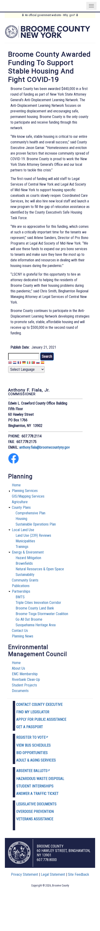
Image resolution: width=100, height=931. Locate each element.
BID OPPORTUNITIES (32, 753)
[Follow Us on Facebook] (13, 462)
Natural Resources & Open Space (40, 569)
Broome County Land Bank (35, 608)
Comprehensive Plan (30, 513)
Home (16, 485)
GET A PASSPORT (29, 727)
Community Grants (25, 580)
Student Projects (24, 685)
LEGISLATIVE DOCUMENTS (36, 804)
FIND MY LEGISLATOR (32, 712)
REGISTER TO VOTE (31, 737)
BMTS (20, 597)
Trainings (22, 546)
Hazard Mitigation (28, 558)
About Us (18, 668)
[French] (19, 363)
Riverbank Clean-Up (26, 679)
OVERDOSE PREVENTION (35, 811)
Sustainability (25, 574)
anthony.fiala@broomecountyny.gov (44, 447)
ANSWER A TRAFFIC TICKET (37, 793)
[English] (10, 363)
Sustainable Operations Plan (36, 524)
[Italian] (28, 363)
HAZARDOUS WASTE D (33, 778)
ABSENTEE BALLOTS (31, 770)
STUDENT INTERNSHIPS (34, 786)
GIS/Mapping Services (28, 496)
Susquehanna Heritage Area (36, 625)
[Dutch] (15, 363)
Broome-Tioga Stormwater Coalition (42, 614)
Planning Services (25, 490)
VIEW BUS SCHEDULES (33, 745)
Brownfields (24, 563)
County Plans (21, 507)
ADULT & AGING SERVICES (36, 760)
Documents (20, 691)
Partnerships (21, 591)
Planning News (22, 636)
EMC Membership (25, 674)
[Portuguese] (33, 363)
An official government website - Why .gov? (50, 15)
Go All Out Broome (29, 619)
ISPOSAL (57, 778)
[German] (24, 363)
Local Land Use (23, 530)
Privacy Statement (24, 874)
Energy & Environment (28, 552)
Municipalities (25, 541)
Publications (21, 586)
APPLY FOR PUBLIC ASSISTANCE (41, 719)
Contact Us (20, 630)
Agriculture (20, 502)
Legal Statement (53, 874)
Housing (21, 518)
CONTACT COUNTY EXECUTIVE (39, 704)
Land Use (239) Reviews (33, 535)
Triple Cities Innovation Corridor (38, 602)
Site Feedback (78, 874)
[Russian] (38, 363)
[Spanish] (42, 363)
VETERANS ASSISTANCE (34, 819)
